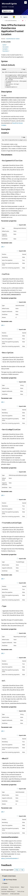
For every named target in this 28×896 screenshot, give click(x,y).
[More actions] (25, 20)
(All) (2, 247)
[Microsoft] (14, 17)
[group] (14, 80)
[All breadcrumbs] (2, 20)
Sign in (25, 17)
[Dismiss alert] (25, 2)
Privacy (10, 889)
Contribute (4, 889)
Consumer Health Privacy (7, 891)
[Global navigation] (1, 17)
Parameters (5, 51)
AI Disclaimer (4, 887)
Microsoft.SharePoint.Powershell (11, 20)
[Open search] (20, 17)
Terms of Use (20, 891)
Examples (4, 49)
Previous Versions (14, 887)
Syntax (4, 45)
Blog (22, 887)
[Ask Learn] (22, 20)
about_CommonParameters (9, 858)
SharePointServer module (12, 38)
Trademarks (4, 894)
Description (5, 47)
